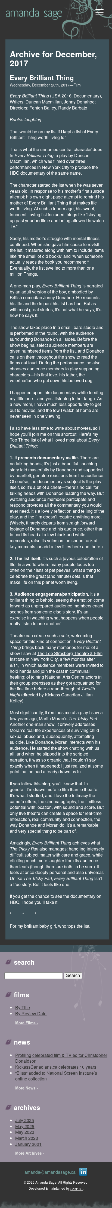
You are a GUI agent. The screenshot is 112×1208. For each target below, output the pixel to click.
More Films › (26, 1022)
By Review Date (30, 1013)
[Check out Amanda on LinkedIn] (83, 1171)
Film (77, 85)
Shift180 (76, 1188)
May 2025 (24, 1126)
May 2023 (24, 1132)
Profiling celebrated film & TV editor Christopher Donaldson (61, 1058)
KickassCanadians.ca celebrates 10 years (55, 1067)
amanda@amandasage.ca (50, 1172)
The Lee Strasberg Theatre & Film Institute (56, 656)
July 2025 (24, 1120)
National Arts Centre (64, 677)
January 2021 (28, 1144)
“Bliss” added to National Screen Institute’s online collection (56, 1076)
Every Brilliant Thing (42, 77)
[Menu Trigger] (98, 11)
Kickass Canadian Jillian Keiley (51, 697)
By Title (22, 1007)
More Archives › (29, 1153)
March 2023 (26, 1138)
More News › (26, 1088)
